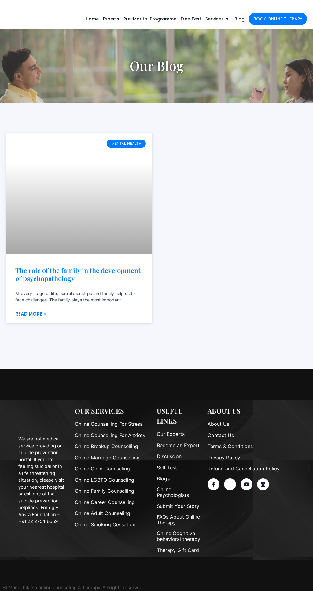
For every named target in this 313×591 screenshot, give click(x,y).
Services (214, 19)
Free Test (191, 19)
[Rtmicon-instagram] (230, 484)
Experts (111, 19)
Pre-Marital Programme (149, 19)
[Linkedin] (263, 484)
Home (92, 19)
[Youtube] (246, 484)
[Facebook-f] (213, 484)
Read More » (30, 314)
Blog (239, 19)
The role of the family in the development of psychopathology (78, 274)
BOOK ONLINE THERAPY (277, 19)
